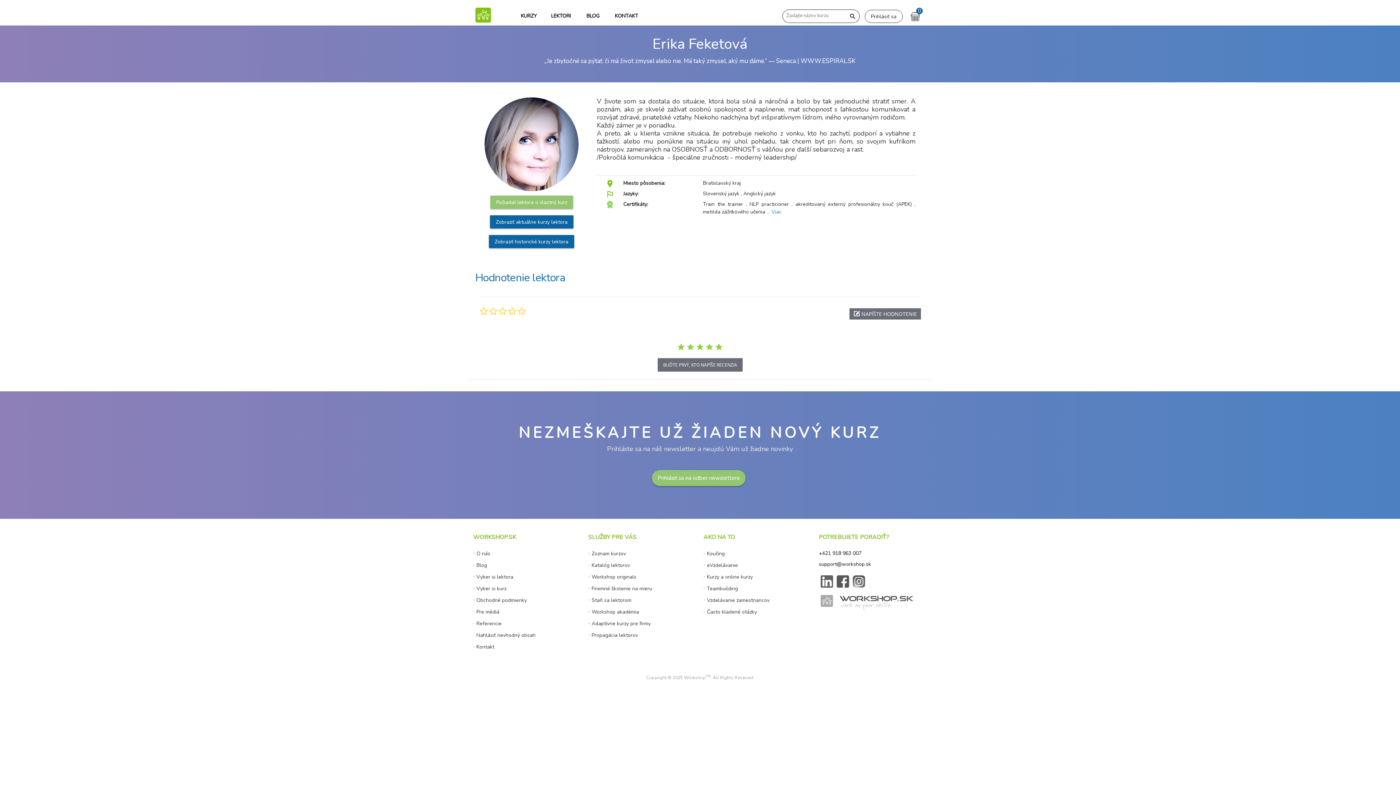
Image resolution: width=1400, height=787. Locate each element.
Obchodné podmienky (502, 600)
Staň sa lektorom (611, 600)
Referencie (489, 623)
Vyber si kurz (491, 588)
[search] (852, 16)
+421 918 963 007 (840, 553)
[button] (885, 314)
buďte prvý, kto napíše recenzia (700, 365)
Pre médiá (488, 611)
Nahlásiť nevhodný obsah (506, 635)
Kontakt (485, 646)
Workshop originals (614, 576)
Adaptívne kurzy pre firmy (621, 623)
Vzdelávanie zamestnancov (738, 600)
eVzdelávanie (722, 565)
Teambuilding (722, 588)
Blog (482, 565)
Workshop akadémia (615, 611)
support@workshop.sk (845, 564)
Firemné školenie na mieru (622, 588)
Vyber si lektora (495, 576)
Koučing (716, 553)
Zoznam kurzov (609, 553)
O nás (483, 553)
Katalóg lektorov (611, 565)
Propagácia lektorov (615, 635)
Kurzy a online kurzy (730, 576)
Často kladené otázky (732, 611)
